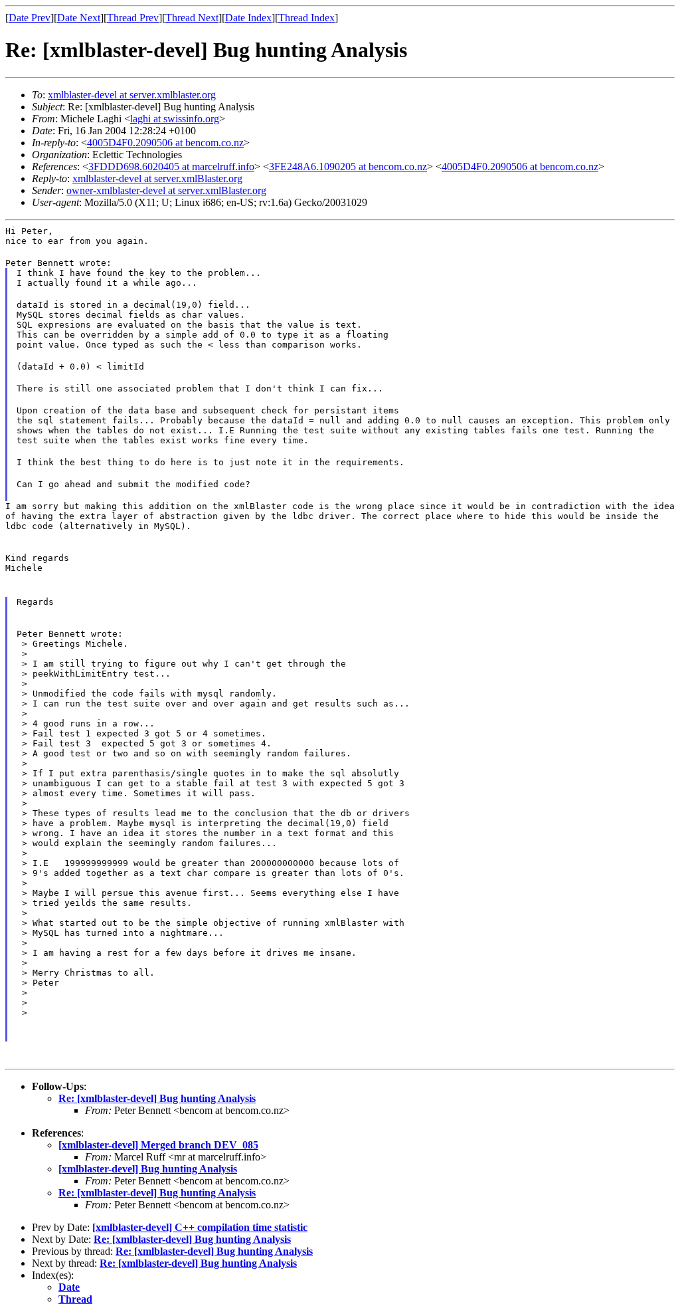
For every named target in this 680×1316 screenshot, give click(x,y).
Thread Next (191, 17)
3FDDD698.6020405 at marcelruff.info (171, 166)
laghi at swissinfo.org (174, 118)
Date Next (78, 17)
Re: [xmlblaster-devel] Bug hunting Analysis (157, 1098)
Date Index (248, 17)
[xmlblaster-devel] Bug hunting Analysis (147, 1168)
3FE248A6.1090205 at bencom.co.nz (348, 166)
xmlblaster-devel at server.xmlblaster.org (132, 94)
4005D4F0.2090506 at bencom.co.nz (165, 142)
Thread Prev (133, 17)
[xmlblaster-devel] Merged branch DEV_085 (158, 1145)
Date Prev (29, 17)
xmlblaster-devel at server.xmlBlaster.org (157, 178)
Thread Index (306, 17)
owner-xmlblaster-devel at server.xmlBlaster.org (166, 190)
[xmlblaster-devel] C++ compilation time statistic (199, 1227)
